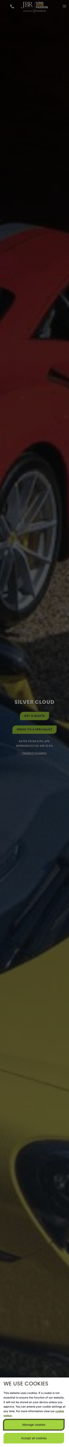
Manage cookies (33, 1424)
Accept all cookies (34, 1438)
